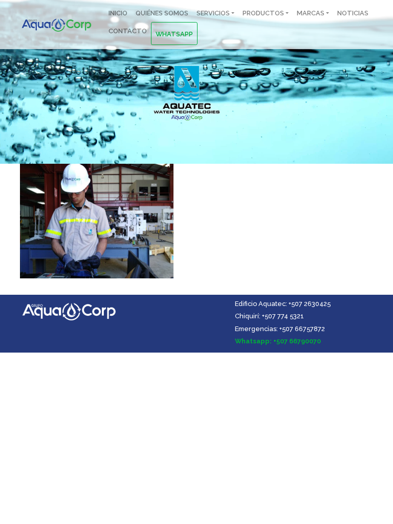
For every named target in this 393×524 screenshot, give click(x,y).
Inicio (117, 13)
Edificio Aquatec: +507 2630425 (283, 304)
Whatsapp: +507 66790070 (278, 341)
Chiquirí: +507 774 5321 (269, 316)
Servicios (213, 13)
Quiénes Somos (162, 13)
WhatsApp (174, 34)
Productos (263, 13)
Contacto (127, 31)
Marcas (310, 13)
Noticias (352, 13)
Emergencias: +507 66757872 (280, 329)
